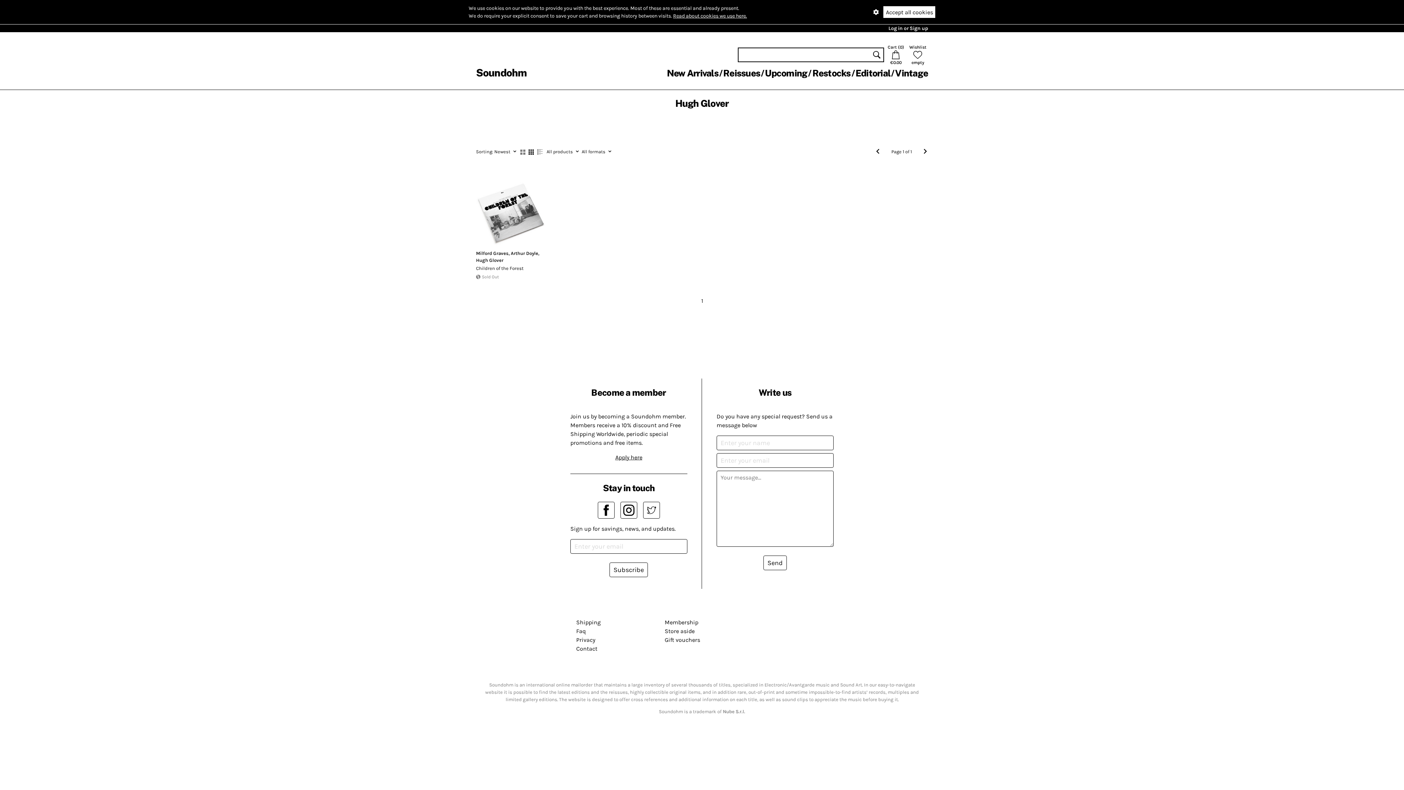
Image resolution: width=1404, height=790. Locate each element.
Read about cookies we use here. (710, 16)
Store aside (680, 631)
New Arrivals (692, 73)
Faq (581, 631)
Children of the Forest (500, 268)
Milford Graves (492, 253)
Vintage (911, 73)
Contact (586, 648)
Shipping (588, 622)
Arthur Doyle (524, 253)
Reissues (741, 73)
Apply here (628, 457)
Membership (681, 622)
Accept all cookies (909, 12)
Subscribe (629, 570)
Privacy (585, 639)
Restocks (831, 73)
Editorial (873, 73)
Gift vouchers (682, 639)
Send (775, 563)
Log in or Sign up (908, 28)
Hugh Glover (489, 260)
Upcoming (786, 73)
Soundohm (501, 73)
